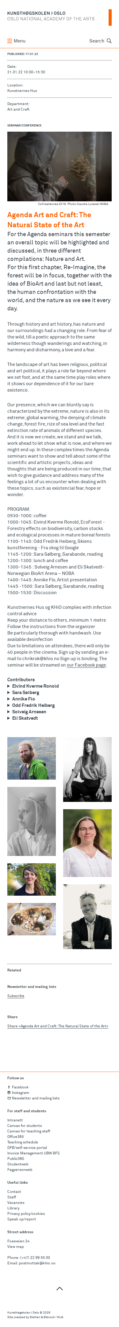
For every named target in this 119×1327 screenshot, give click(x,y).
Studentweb (17, 1164)
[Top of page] (59, 1288)
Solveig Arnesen (29, 712)
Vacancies (15, 1203)
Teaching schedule (22, 1142)
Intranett (15, 1120)
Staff (11, 1197)
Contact (14, 1192)
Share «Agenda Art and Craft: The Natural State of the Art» (57, 1026)
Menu (20, 41)
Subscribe (15, 996)
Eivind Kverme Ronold (35, 686)
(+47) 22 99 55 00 (35, 1258)
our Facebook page (86, 665)
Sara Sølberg (25, 692)
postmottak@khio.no (37, 1263)
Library (13, 1208)
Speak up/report (21, 1219)
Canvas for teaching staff (28, 1131)
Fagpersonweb (19, 1170)
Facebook (20, 1087)
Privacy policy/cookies (26, 1214)
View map (15, 1247)
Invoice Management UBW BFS (33, 1153)
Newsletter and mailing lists (36, 1098)
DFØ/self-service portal (27, 1148)
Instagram (20, 1093)
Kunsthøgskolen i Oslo (23, 1312)
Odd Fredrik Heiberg (33, 705)
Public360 (15, 1159)
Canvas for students (24, 1126)
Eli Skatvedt (25, 718)
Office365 (15, 1137)
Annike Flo (23, 699)
